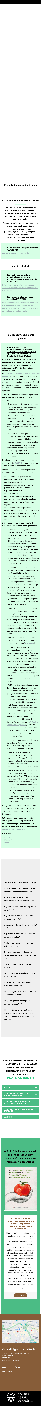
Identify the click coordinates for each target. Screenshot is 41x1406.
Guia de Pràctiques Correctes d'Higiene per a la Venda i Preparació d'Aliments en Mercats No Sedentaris (20, 1223)
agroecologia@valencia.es (14, 232)
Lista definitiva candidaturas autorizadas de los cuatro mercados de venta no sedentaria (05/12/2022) (20, 288)
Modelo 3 (8, 843)
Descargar (20, 1295)
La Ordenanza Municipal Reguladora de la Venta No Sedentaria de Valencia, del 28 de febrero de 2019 (21, 106)
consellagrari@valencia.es (11, 1360)
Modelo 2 (8, 840)
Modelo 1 (8, 837)
